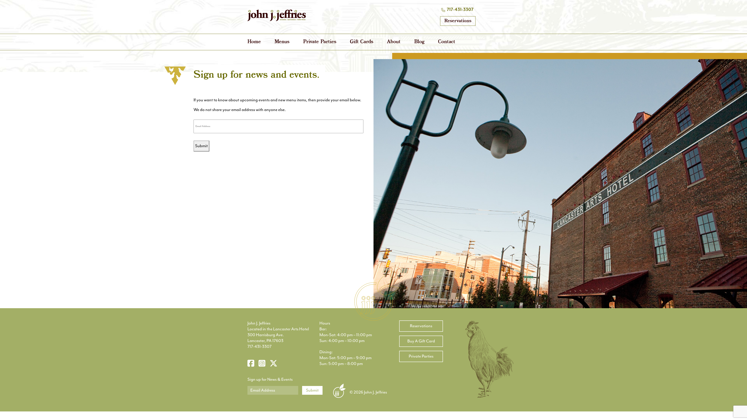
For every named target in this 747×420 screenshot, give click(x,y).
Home (254, 42)
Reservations (457, 21)
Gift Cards (361, 42)
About (394, 42)
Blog (419, 42)
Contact (446, 42)
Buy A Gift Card (421, 341)
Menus (281, 42)
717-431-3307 (460, 9)
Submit (201, 146)
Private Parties (319, 42)
